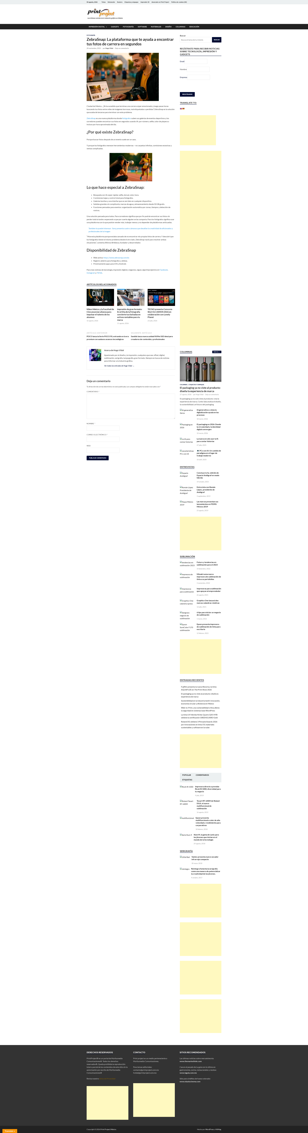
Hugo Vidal (109, 48)
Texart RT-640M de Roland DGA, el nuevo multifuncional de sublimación (208, 810)
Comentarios (202, 781)
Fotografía (128, 27)
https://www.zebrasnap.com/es (116, 257)
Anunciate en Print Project (160, 2)
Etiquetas (187, 785)
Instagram (91, 273)
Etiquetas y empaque (131, 2)
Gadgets (115, 27)
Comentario (93, 392)
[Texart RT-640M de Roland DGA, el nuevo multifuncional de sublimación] (187, 807)
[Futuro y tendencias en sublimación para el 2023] (187, 568)
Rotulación (111, 2)
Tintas (104, 2)
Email (182, 61)
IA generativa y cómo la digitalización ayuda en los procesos (208, 418)
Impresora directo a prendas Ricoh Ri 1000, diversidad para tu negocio (208, 794)
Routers (119, 2)
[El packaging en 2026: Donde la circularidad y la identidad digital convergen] (187, 430)
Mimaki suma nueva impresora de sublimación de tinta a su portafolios (209, 582)
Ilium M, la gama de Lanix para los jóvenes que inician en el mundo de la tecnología (206, 843)
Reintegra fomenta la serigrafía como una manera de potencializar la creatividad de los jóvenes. (205, 877)
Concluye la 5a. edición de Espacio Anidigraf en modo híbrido (208, 481)
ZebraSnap (91, 118)
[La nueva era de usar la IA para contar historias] (187, 445)
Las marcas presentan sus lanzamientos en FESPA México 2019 (207, 509)
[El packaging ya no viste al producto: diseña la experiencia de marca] (200, 363)
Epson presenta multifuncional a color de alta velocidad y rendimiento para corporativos (208, 827)
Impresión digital (97, 27)
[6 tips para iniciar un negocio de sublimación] (187, 618)
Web (88, 446)
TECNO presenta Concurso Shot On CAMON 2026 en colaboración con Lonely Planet (160, 313)
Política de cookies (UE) (179, 2)
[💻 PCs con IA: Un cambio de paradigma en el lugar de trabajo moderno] (187, 456)
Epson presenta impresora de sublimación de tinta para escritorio (208, 632)
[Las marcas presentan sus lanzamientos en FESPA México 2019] (187, 507)
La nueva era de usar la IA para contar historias (207, 445)
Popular (186, 781)
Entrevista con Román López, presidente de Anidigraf (206, 495)
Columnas (180, 27)
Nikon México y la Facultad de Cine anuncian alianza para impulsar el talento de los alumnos (100, 313)
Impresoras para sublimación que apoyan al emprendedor (209, 595)
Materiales (156, 27)
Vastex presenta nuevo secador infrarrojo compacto (205, 863)
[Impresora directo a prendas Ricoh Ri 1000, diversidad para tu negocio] (186, 792)
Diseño (168, 27)
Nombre (91, 424)
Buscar (183, 35)
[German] (183, 109)
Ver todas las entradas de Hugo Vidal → (119, 366)
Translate (198, 114)
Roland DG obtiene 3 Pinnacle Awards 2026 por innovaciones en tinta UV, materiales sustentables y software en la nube (199, 730)
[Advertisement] (198, 136)
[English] (181, 109)
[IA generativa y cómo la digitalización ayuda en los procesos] (187, 416)
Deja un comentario (122, 48)
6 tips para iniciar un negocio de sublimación (209, 619)
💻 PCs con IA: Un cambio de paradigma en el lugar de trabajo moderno (209, 459)
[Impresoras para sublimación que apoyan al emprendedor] (187, 594)
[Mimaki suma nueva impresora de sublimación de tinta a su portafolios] (187, 580)
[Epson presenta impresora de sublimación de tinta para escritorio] (187, 630)
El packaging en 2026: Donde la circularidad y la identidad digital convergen (209, 432)
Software (142, 27)
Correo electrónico (97, 435)
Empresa (183, 77)
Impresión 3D (145, 2)
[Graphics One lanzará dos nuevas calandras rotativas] (187, 606)
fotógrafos (126, 118)
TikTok (99, 273)
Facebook (164, 270)
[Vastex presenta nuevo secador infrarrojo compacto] (185, 863)
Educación (194, 27)
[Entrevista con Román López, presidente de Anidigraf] (187, 493)
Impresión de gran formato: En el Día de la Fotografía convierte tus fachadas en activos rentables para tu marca (129, 314)
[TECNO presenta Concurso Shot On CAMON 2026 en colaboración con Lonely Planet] (161, 298)
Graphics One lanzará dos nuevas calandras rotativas (208, 607)
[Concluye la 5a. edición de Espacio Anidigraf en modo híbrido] (187, 479)
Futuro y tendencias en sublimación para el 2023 (207, 569)
